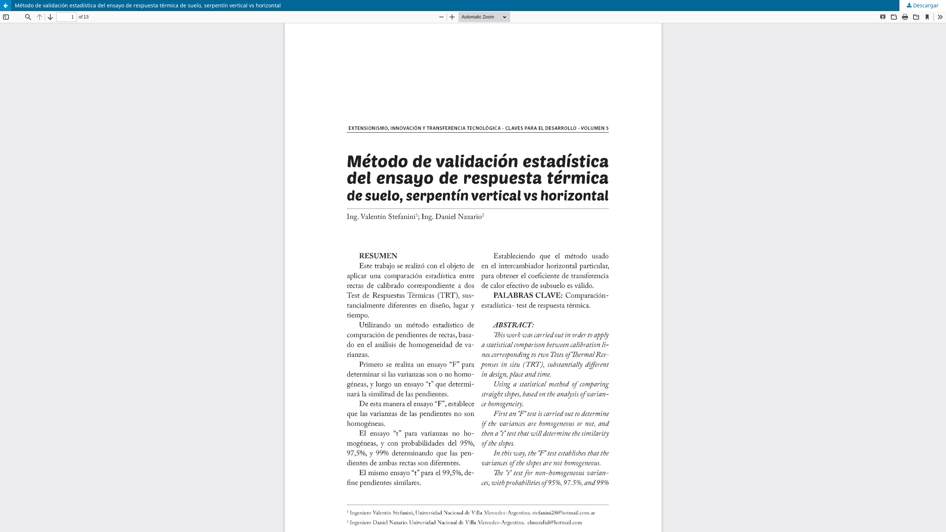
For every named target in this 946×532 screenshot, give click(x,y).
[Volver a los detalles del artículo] (5, 5)
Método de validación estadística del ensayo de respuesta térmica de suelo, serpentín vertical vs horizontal (148, 5)
